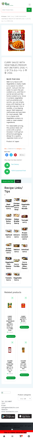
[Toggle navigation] (30, 4)
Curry (12, 16)
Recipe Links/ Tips (8, 181)
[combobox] (25, 398)
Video (18, 181)
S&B (9, 16)
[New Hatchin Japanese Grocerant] (7, 4)
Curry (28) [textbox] (24, 398)
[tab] (7, 181)
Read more (11, 336)
